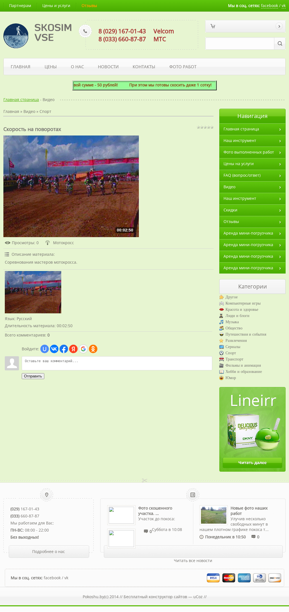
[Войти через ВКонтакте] (54, 349)
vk (284, 5)
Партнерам (20, 5)
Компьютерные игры (242, 303)
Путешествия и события (245, 334)
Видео (29, 111)
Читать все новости (193, 560)
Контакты (144, 66)
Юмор (230, 378)
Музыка (232, 322)
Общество (233, 328)
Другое (231, 297)
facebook (269, 5)
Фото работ (182, 66)
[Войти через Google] (83, 348)
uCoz (198, 596)
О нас (77, 66)
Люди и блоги (237, 316)
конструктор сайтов (168, 596)
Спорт (45, 111)
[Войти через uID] (44, 349)
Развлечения (236, 340)
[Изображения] (33, 292)
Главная (20, 66)
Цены (51, 66)
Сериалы (232, 347)
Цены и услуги (56, 5)
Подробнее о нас (48, 551)
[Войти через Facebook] (64, 349)
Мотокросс (63, 242)
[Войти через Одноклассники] (93, 349)
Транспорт (234, 359)
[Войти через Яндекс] (73, 349)
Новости (108, 66)
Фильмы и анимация (243, 365)
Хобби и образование (243, 372)
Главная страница (21, 99)
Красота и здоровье (241, 309)
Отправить (33, 376)
